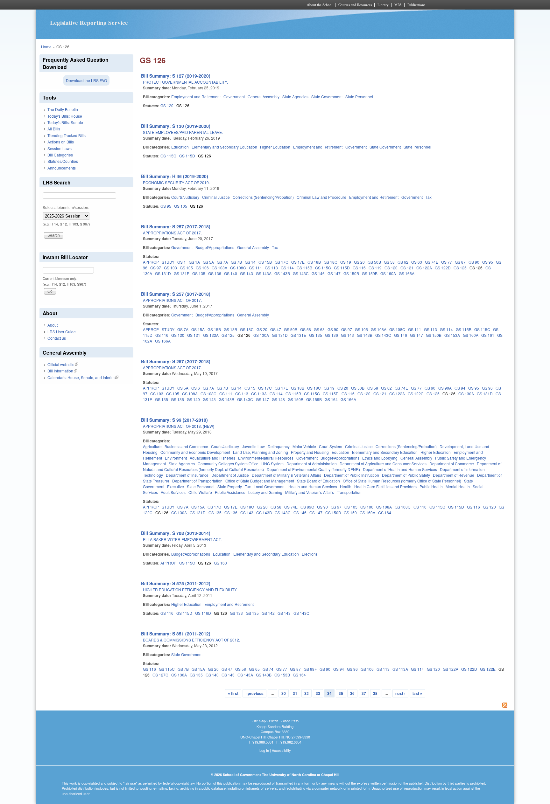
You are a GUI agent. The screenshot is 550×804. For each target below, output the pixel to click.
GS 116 (359, 267)
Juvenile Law (253, 446)
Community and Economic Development (195, 452)
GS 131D (163, 273)
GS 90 (474, 262)
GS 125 (460, 267)
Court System (330, 446)
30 (283, 693)
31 (295, 693)
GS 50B (374, 262)
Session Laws (59, 148)
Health (345, 486)
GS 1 (181, 262)
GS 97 (155, 267)
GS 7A (222, 262)
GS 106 (202, 267)
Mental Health (458, 486)
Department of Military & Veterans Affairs (286, 475)
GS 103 (170, 267)
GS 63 (416, 262)
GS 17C (281, 262)
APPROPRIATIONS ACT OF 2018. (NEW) (178, 426)
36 (352, 693)
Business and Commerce (186, 446)
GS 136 (214, 273)
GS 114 (287, 267)
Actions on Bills (60, 141)
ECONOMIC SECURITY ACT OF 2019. (176, 182)
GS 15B (265, 262)
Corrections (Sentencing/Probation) (263, 197)
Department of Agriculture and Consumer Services (383, 463)
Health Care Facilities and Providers (385, 486)
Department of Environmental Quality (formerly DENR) (313, 469)
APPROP (151, 262)
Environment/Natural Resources (265, 458)
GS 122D (443, 267)
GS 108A (219, 267)
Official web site (62, 364)
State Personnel (359, 96)
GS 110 (420, 506)
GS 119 (375, 267)
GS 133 (236, 613)
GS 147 (334, 273)
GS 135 (198, 273)
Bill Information (62, 370)
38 (375, 693)
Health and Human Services (312, 486)
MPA (398, 5)
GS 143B (282, 273)
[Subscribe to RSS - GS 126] (325, 706)
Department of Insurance (187, 475)
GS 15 (249, 388)
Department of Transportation (197, 480)
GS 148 (278, 399)
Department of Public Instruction (351, 475)
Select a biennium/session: (66, 207)
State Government (326, 96)
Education (180, 146)
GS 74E (431, 262)
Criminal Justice (216, 197)
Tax (429, 197)
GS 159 (350, 512)
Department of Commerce (451, 463)
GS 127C (160, 674)
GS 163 (220, 562)
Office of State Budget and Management (259, 480)
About (52, 325)
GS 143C (301, 273)
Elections (310, 554)
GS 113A (259, 393)
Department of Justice (230, 475)
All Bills (53, 128)
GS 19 (345, 262)
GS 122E (488, 669)
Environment (176, 458)
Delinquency (279, 446)
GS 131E (181, 273)
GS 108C (238, 267)
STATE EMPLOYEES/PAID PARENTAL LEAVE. (183, 132)
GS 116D (203, 613)
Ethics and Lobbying (380, 458)
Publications (416, 5)
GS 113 (271, 267)
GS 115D (187, 155)
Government (234, 96)
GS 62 (403, 262)
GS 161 (487, 335)
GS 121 (406, 267)
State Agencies (295, 96)
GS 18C (330, 262)
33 (318, 693)
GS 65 (254, 669)
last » (417, 693)
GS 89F (310, 669)
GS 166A (406, 273)
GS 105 (180, 206)
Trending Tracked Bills (66, 135)
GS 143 (246, 273)
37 (364, 693)
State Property (229, 486)
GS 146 (318, 273)
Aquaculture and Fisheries (212, 458)
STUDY (168, 262)
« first (233, 693)
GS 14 (250, 262)
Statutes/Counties (62, 161)
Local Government (270, 486)
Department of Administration (311, 463)
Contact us (56, 338)
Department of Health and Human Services (400, 469)
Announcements (61, 167)
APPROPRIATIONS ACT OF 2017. (172, 232)
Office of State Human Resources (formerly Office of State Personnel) (402, 480)
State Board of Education (318, 480)
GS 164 (331, 399)
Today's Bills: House (64, 116)
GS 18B (314, 262)
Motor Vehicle (304, 446)
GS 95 (165, 206)
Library (383, 5)
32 (306, 693)
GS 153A (452, 335)
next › (400, 693)
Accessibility (281, 750)
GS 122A (424, 267)
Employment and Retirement (196, 96)
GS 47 (275, 329)
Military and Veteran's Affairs (309, 492)
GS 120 (166, 105)
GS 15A (198, 329)
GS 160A (388, 273)
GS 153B (282, 674)
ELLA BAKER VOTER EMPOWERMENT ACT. (182, 539)
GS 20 (359, 262)
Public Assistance (230, 492)
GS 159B (369, 273)
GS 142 (268, 613)
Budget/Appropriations (214, 247)
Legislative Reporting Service (89, 22)
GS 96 (487, 388)
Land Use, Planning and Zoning (260, 452)
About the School (320, 5)
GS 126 (182, 105)
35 (341, 693)
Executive (175, 486)
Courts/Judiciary (185, 197)
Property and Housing (310, 452)
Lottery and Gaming (265, 492)
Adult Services (173, 492)
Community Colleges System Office (228, 463)
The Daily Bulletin (62, 109)
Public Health (431, 486)
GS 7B (236, 262)
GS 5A (208, 262)
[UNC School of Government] (190, 5)
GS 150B (351, 273)
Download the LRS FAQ (86, 80)
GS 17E (298, 262)
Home (46, 46)
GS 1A (194, 262)
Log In (264, 750)
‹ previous (254, 693)
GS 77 (446, 262)
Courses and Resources (355, 5)
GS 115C (168, 155)
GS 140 (230, 273)
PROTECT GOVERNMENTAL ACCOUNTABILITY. (185, 82)
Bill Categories (60, 154)
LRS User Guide (61, 331)
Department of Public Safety (406, 475)
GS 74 (268, 669)
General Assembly (263, 96)
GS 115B (304, 267)
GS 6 (195, 388)
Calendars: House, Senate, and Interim (82, 377)
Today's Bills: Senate (65, 122)
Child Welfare (200, 492)
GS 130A (261, 335)
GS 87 (460, 262)
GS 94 (460, 388)
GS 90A (445, 388)
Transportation (349, 492)
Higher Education (275, 146)
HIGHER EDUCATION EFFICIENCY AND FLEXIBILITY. (190, 589)
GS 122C (416, 393)
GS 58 (389, 262)
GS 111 (255, 267)
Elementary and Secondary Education (224, 146)
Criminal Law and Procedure (321, 197)
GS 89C (307, 506)
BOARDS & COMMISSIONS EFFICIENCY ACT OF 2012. (191, 639)
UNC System (272, 463)
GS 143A (263, 273)
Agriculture (152, 446)
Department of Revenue (453, 475)
